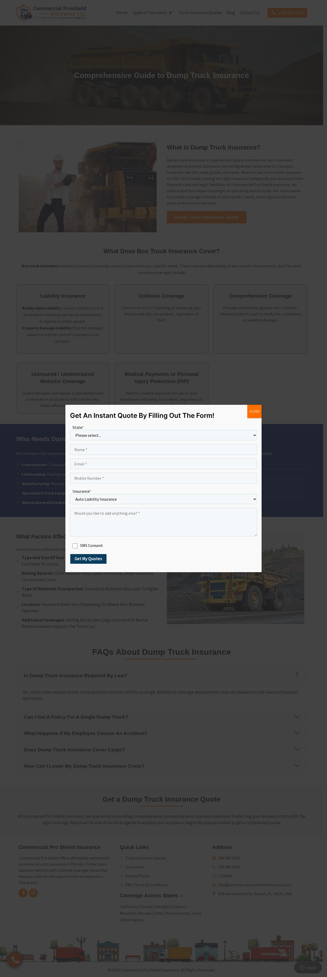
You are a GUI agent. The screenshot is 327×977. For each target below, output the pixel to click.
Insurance (82, 491)
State (78, 427)
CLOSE (254, 411)
